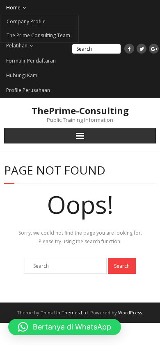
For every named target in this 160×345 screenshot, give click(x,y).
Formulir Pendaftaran (31, 60)
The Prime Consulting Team (38, 35)
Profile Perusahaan (28, 90)
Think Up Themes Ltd (64, 312)
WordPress (130, 312)
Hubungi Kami (22, 75)
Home (13, 7)
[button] (64, 327)
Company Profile (26, 21)
